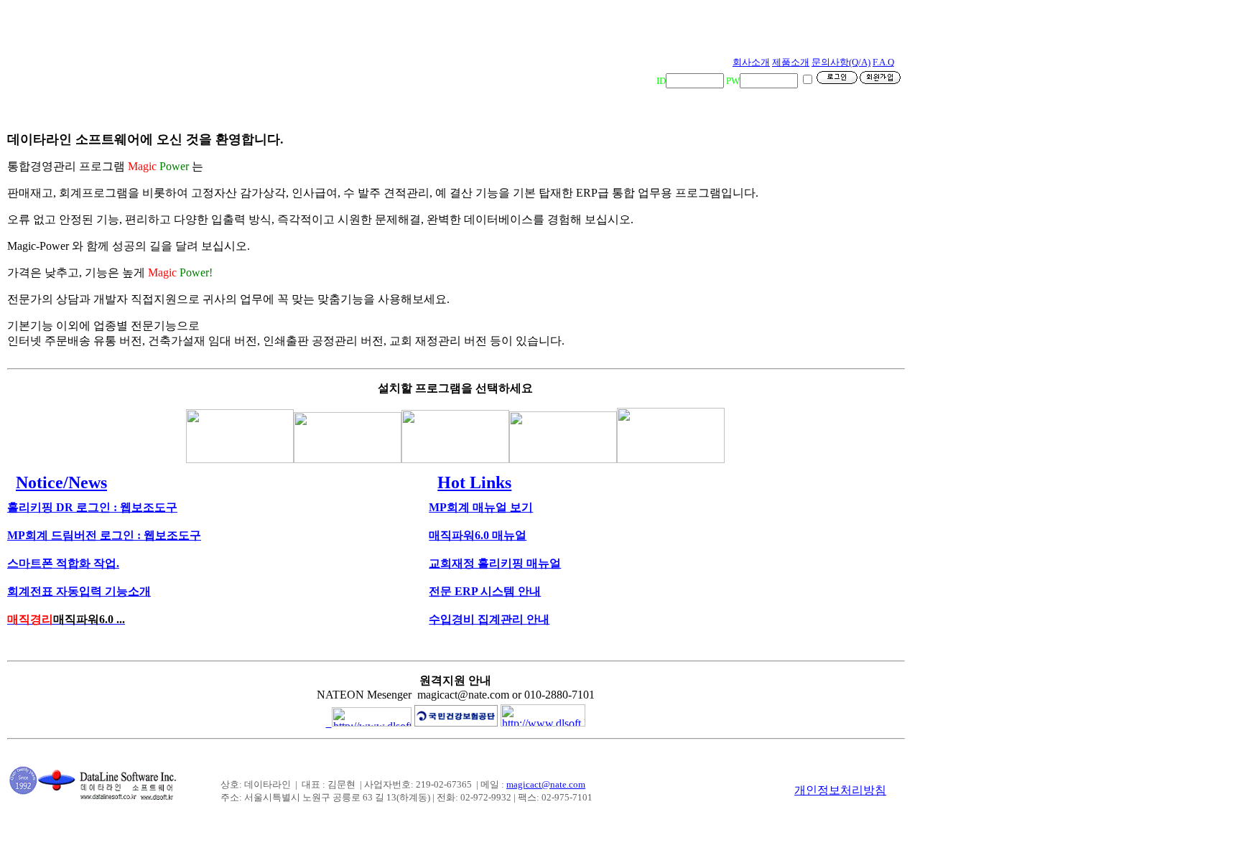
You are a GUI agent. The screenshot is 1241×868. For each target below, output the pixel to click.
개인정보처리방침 (840, 790)
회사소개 (751, 62)
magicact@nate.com (545, 784)
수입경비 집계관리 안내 (489, 619)
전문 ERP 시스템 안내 (485, 591)
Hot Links (474, 482)
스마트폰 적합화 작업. (63, 563)
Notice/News (61, 482)
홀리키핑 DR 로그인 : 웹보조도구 (92, 507)
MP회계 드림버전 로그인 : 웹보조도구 (104, 535)
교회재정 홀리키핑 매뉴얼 (495, 563)
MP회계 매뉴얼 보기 (481, 507)
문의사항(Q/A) (841, 62)
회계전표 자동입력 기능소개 (79, 591)
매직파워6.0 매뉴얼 (477, 535)
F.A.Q (883, 62)
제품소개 (790, 62)
